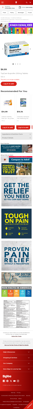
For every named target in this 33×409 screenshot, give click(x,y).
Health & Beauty (5, 18)
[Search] (26, 2)
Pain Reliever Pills (5, 21)
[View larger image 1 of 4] (16, 49)
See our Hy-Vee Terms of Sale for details (16, 345)
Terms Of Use (13, 398)
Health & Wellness (16, 18)
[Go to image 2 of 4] (15, 64)
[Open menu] (2, 2)
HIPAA (20, 398)
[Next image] (30, 49)
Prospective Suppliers (5, 404)
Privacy (19, 392)
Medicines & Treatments (7, 19)
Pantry (12, 12)
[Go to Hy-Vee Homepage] (17, 2)
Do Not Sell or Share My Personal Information (13, 395)
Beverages (21, 12)
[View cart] (30, 2)
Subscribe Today (16, 336)
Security (28, 395)
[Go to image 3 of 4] (18, 64)
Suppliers (14, 404)
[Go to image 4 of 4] (20, 64)
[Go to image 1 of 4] (13, 64)
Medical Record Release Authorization (12, 401)
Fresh (4, 12)
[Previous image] (3, 49)
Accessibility (16, 407)
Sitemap (13, 392)
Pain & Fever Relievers (22, 19)
